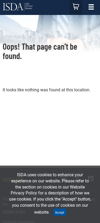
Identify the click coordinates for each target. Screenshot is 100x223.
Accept (59, 212)
